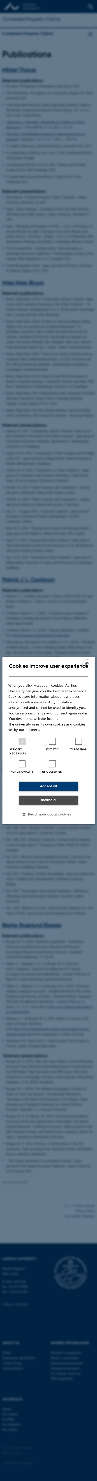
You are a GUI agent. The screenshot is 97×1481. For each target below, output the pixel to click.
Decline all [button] (48, 800)
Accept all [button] (48, 786)
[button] (48, 814)
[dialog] (48, 740)
